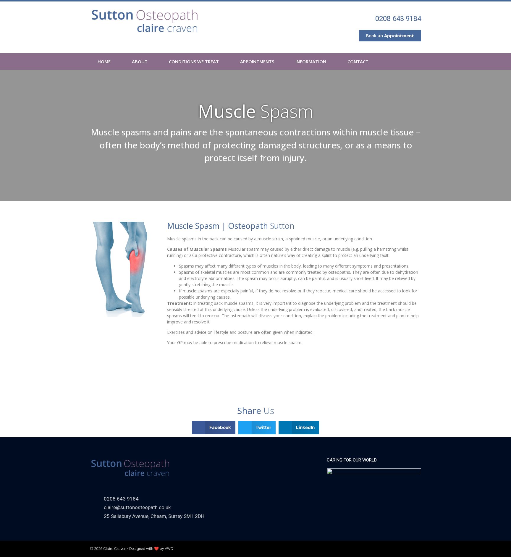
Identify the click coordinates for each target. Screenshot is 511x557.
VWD (169, 548)
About (140, 61)
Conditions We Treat (194, 61)
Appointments (257, 61)
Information (310, 61)
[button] (213, 427)
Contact (357, 61)
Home (104, 61)
